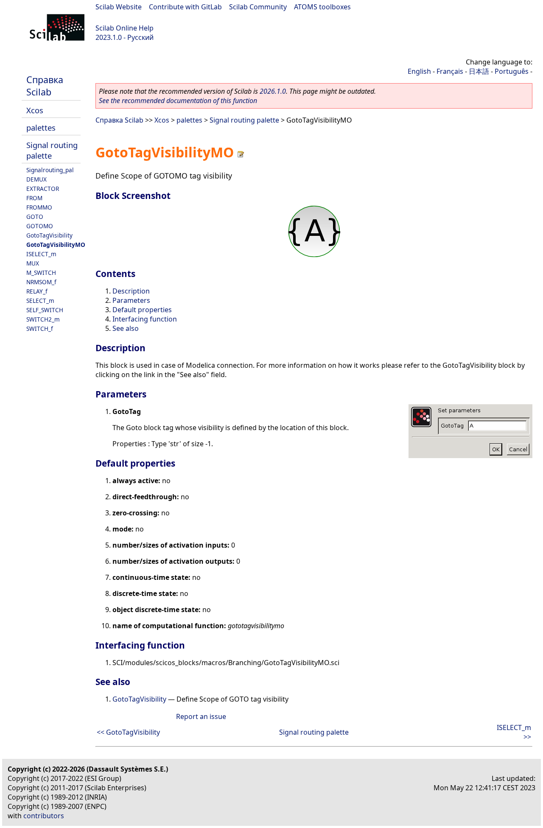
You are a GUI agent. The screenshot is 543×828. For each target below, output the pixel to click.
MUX (32, 263)
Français (450, 71)
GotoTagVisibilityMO (55, 245)
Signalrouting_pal (50, 170)
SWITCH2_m (43, 319)
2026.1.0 (273, 91)
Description (131, 291)
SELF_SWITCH (44, 310)
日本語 (479, 71)
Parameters (131, 300)
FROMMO (39, 207)
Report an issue (201, 716)
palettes (41, 127)
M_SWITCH (41, 273)
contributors (43, 815)
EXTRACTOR (42, 189)
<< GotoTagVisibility (128, 732)
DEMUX (36, 179)
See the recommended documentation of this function (178, 100)
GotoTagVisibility (49, 235)
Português (512, 71)
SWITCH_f (39, 328)
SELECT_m (40, 301)
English (419, 71)
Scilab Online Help (124, 28)
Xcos (34, 110)
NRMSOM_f (41, 282)
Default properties (142, 309)
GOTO (34, 217)
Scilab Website (118, 6)
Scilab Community (258, 6)
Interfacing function (144, 319)
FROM (34, 198)
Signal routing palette (244, 120)
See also (125, 328)
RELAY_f (37, 291)
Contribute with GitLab (185, 6)
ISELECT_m (41, 254)
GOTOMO (39, 226)
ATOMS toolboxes (322, 6)
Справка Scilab (44, 85)
